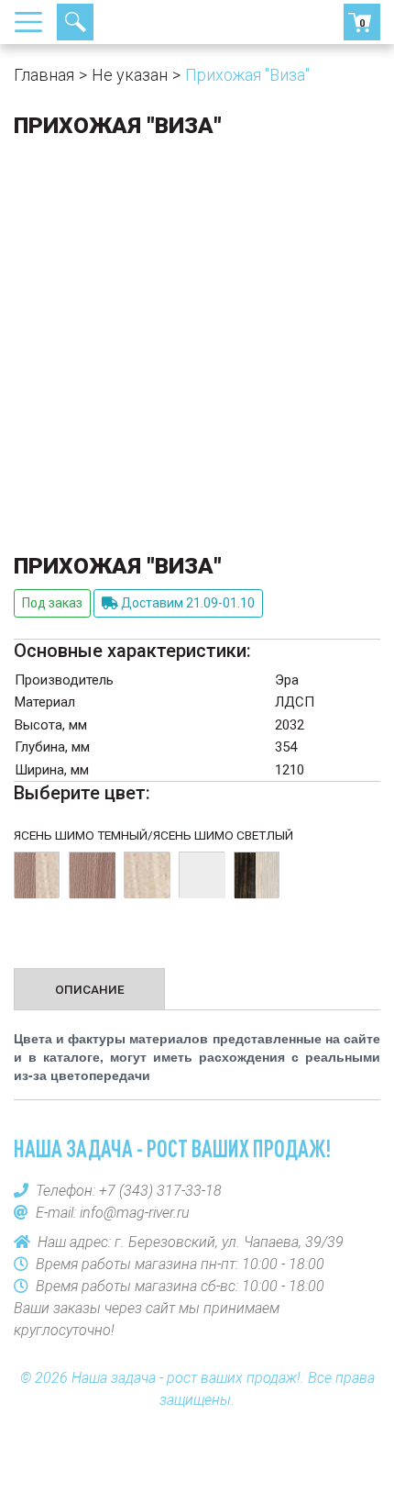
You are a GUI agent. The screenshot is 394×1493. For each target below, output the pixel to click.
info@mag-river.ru (135, 1212)
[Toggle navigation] (34, 22)
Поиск (75, 22)
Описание (90, 989)
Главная (44, 74)
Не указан (130, 74)
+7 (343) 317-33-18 (142, 22)
